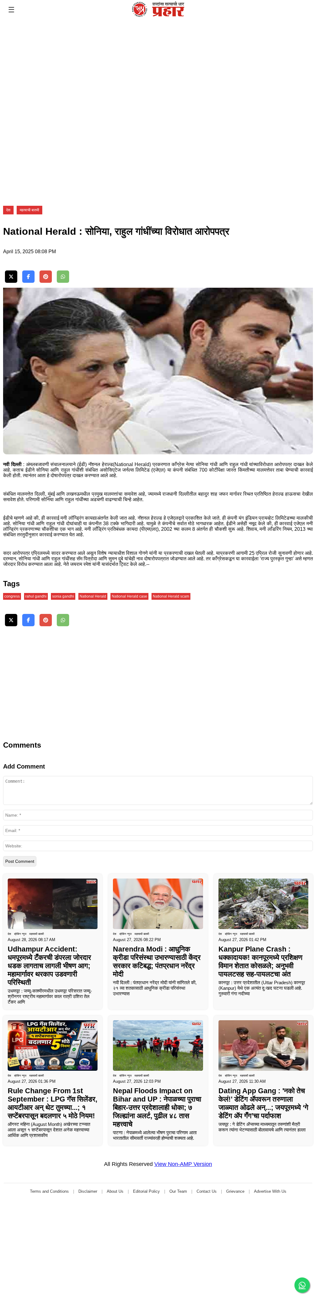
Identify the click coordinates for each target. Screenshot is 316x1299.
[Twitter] (11, 276)
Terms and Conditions (49, 1191)
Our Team (178, 1191)
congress (12, 596)
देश (8, 210)
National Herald (93, 596)
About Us (115, 1191)
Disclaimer (87, 1191)
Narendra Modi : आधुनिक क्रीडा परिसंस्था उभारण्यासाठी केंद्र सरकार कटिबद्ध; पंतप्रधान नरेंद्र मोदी (157, 961)
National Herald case (129, 596)
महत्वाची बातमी (29, 210)
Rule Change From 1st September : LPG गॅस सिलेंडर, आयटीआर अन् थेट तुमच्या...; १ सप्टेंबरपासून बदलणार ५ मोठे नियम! (52, 1103)
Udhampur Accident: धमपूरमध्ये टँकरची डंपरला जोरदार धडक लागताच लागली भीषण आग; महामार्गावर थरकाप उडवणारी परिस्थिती (49, 965)
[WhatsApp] (63, 276)
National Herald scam (171, 596)
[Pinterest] (46, 276)
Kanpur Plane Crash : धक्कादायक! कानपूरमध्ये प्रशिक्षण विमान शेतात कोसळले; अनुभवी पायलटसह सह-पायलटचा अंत (260, 961)
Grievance (235, 1191)
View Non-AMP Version (183, 1164)
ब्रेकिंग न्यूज (20, 934)
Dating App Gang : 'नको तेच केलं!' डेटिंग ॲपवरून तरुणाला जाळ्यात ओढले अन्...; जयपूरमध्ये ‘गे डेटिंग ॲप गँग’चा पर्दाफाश (263, 1103)
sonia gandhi (63, 596)
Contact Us (207, 1191)
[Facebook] (28, 276)
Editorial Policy (146, 1191)
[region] (46, 58)
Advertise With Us (270, 1191)
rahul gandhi (36, 596)
